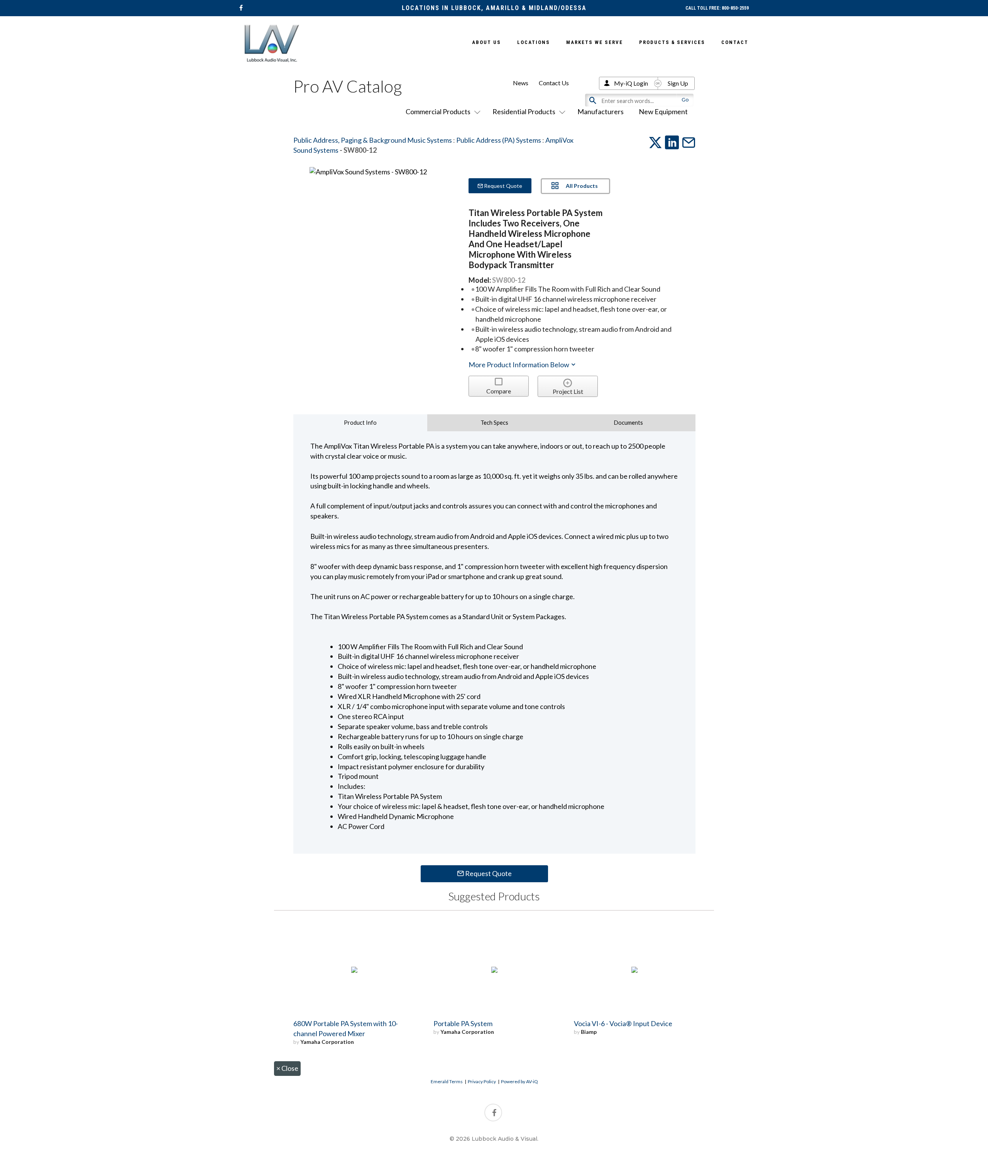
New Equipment (663, 111)
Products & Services (672, 42)
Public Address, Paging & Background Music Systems (372, 140)
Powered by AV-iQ (519, 1081)
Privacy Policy (482, 1081)
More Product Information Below (519, 364)
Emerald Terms (447, 1081)
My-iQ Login (631, 83)
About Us (486, 42)
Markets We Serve (594, 42)
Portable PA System (462, 1023)
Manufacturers (600, 111)
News (520, 82)
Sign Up (678, 83)
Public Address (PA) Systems (498, 140)
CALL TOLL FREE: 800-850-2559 (717, 8)
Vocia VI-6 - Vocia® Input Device (623, 1023)
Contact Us (554, 82)
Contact (734, 42)
